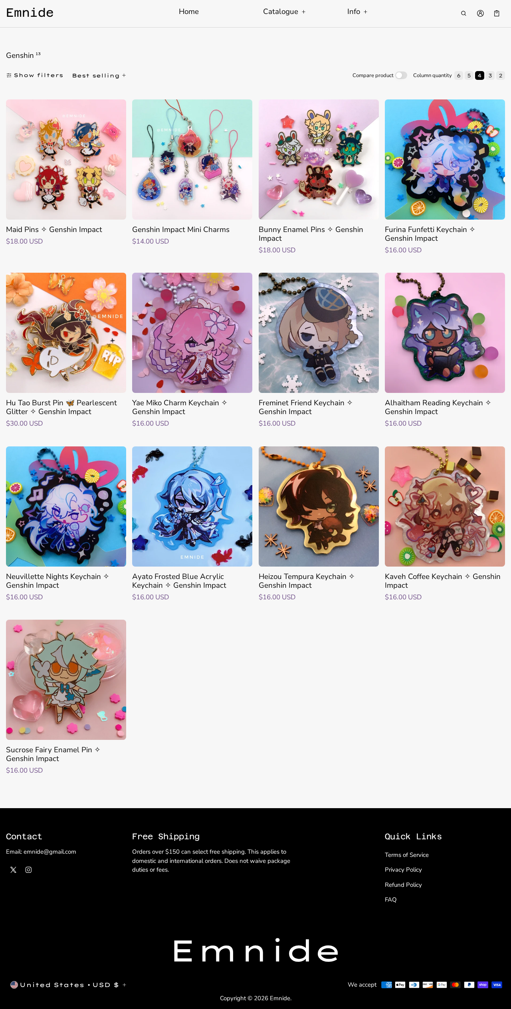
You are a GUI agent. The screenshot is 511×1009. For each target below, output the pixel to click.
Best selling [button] (96, 75)
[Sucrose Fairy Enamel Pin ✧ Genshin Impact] (66, 680)
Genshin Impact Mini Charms (181, 229)
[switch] (401, 75)
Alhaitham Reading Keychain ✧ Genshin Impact (438, 407)
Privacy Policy (403, 870)
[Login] (480, 13)
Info (353, 12)
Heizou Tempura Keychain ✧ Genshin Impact (307, 581)
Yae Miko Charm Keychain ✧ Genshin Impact (180, 407)
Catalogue (280, 12)
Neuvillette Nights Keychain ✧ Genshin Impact (57, 581)
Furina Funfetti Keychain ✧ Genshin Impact (430, 234)
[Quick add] (16, 212)
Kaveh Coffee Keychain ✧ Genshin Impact (443, 581)
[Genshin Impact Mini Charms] (192, 159)
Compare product (373, 75)
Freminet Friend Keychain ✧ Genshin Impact (306, 407)
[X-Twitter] (13, 870)
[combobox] (99, 75)
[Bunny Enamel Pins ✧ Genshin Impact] (319, 159)
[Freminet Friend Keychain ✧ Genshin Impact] (319, 333)
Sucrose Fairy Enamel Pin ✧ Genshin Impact (53, 754)
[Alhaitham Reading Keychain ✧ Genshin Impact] (445, 333)
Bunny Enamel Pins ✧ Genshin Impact (311, 234)
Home (189, 11)
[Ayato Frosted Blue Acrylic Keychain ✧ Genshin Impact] (192, 506)
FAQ (391, 900)
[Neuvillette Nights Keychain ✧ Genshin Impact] (66, 506)
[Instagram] (28, 870)
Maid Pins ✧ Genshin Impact (54, 229)
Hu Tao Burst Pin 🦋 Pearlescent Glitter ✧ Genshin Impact (61, 407)
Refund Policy (403, 885)
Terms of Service (407, 855)
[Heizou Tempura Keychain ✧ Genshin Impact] (319, 506)
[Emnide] (255, 951)
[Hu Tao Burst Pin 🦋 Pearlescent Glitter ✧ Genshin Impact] (66, 333)
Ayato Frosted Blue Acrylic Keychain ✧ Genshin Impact (179, 581)
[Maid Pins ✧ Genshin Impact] (66, 159)
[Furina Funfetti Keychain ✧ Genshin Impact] (445, 159)
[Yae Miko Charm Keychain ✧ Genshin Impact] (192, 333)
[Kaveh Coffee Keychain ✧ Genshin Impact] (445, 506)
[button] (464, 13)
